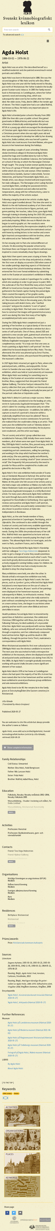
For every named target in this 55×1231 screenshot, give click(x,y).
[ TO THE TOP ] (8, 1082)
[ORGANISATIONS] (22, 1151)
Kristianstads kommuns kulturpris (28, 942)
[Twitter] (14, 1213)
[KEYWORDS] (22, 1197)
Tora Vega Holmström (28, 551)
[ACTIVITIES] (22, 1127)
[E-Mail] (20, 1213)
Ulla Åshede (7, 701)
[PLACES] (22, 1174)
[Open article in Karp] (5, 1097)
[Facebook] (7, 1213)
